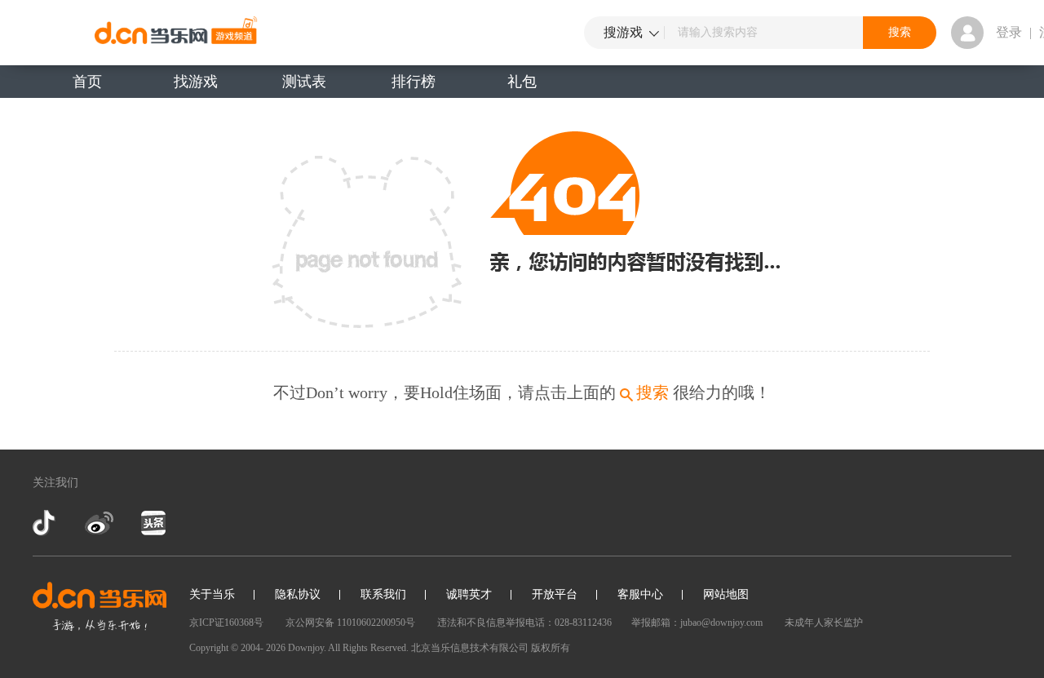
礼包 (522, 81)
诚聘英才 (469, 594)
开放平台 (554, 594)
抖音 (46, 523)
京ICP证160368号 (226, 622)
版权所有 (550, 648)
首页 (87, 81)
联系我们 (383, 594)
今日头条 (152, 523)
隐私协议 (298, 594)
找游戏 (196, 81)
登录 (1009, 32)
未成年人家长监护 (824, 622)
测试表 (304, 81)
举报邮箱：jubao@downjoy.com (697, 622)
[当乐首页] (99, 607)
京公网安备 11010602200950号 (350, 622)
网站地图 (726, 594)
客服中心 (640, 594)
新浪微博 (99, 523)
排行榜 (414, 81)
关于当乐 (212, 594)
